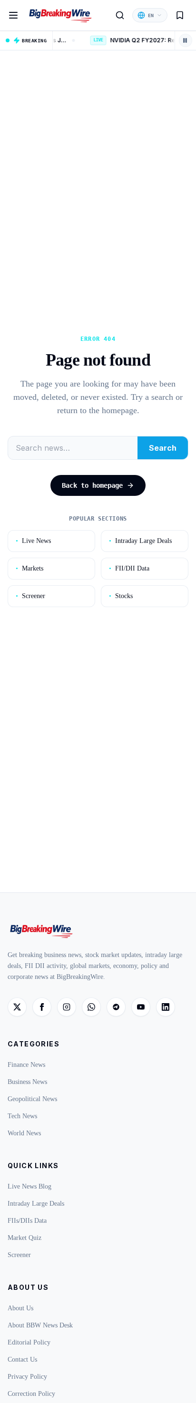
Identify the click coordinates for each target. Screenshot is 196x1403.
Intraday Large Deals (140, 540)
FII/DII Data (129, 568)
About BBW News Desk (40, 1325)
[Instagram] (66, 1006)
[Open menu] (13, 15)
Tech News (22, 1116)
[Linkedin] (165, 1006)
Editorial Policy (29, 1342)
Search (162, 448)
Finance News (26, 1064)
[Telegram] (116, 1006)
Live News (33, 540)
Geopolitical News (32, 1099)
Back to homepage (92, 485)
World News (24, 1133)
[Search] (119, 15)
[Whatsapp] (91, 1006)
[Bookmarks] (179, 15)
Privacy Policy (27, 1376)
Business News (27, 1081)
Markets (29, 568)
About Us (20, 1308)
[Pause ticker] (185, 40)
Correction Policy (31, 1393)
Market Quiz (24, 1237)
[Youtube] (140, 1006)
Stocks (121, 596)
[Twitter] (17, 1006)
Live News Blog (29, 1186)
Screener (30, 596)
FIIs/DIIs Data (27, 1220)
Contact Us (22, 1359)
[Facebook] (41, 1006)
